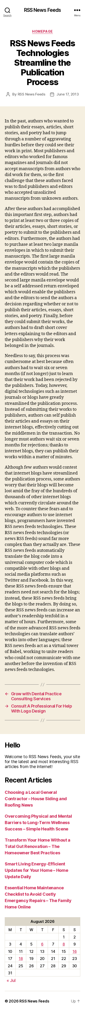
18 (21, 958)
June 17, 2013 (67, 94)
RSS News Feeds (42, 10)
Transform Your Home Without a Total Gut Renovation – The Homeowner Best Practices (37, 846)
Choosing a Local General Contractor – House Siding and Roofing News (36, 799)
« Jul (11, 980)
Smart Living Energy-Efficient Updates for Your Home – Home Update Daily (36, 870)
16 (74, 951)
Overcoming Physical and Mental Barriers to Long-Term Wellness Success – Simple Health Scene (38, 822)
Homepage (42, 31)
